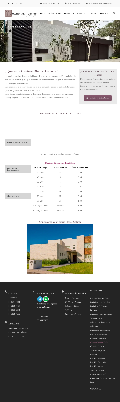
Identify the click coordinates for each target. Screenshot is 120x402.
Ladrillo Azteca (96, 366)
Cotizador (93, 13)
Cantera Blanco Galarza (100, 342)
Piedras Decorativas (98, 334)
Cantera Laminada (98, 338)
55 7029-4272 (14, 314)
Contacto (104, 13)
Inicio (42, 13)
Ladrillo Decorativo (98, 362)
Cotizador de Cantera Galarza (99, 98)
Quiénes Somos (54, 13)
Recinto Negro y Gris (99, 298)
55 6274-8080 (14, 302)
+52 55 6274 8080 (74, 3)
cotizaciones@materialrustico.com (100, 3)
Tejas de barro (96, 318)
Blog (92, 382)
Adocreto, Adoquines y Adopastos (100, 324)
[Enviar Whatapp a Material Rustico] (43, 299)
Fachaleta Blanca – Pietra (101, 314)
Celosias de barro (97, 346)
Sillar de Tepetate (97, 350)
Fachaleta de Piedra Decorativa (98, 308)
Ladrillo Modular (97, 358)
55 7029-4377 (14, 306)
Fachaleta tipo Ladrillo (100, 302)
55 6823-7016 (14, 310)
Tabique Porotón (97, 370)
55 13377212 (42, 316)
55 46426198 (42, 320)
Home (96, 27)
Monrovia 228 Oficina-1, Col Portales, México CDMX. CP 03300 (19, 332)
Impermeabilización (98, 374)
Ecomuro (94, 354)
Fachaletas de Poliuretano (101, 330)
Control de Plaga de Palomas (102, 378)
